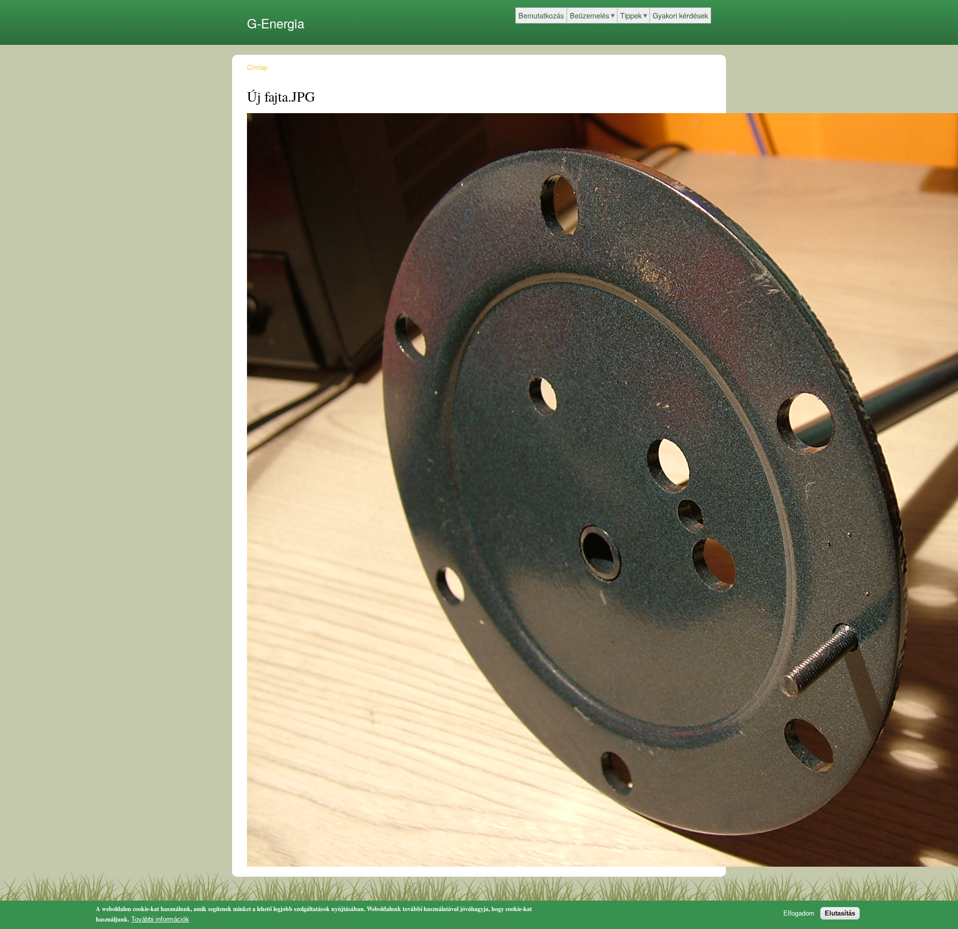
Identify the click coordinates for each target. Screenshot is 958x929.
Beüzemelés (589, 15)
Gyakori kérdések (680, 15)
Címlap (257, 67)
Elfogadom (798, 913)
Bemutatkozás (541, 15)
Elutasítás (840, 913)
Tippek (631, 15)
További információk (160, 919)
